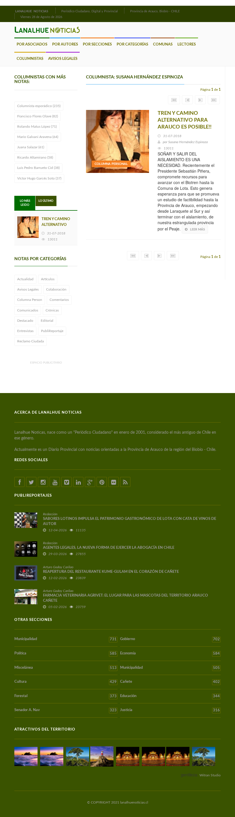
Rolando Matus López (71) (37, 126)
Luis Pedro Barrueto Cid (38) (38, 167)
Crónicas (52, 310)
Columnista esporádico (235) (38, 106)
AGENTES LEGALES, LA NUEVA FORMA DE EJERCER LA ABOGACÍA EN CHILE (108, 548)
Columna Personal (111, 163)
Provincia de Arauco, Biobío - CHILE (155, 11)
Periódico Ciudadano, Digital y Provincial (89, 11)
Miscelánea (65, 668)
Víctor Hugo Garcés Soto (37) (39, 178)
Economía (170, 654)
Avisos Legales (62, 59)
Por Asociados (32, 44)
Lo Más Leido (25, 203)
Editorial (47, 320)
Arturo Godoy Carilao (58, 567)
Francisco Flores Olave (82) (37, 116)
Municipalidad (65, 639)
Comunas (163, 44)
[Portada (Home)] (54, 10)
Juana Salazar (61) (30, 147)
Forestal (65, 696)
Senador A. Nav (65, 710)
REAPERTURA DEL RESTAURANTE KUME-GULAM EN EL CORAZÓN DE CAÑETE (111, 572)
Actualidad (25, 279)
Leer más (197, 229)
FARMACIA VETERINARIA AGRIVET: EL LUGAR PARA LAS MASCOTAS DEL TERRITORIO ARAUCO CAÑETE (125, 598)
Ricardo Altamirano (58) (35, 157)
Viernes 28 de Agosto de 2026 (41, 17)
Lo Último (45, 201)
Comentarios (59, 299)
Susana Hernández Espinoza (188, 142)
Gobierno (170, 639)
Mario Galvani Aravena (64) (37, 137)
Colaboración (56, 289)
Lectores (186, 44)
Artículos (47, 279)
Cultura (65, 682)
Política (65, 654)
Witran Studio (210, 775)
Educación (170, 696)
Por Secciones (97, 44)
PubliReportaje (52, 331)
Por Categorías (132, 44)
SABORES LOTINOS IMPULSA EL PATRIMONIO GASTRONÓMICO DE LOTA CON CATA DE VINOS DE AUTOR (129, 521)
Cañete (170, 682)
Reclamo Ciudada (30, 341)
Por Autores (65, 44)
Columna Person (29, 299)
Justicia (170, 710)
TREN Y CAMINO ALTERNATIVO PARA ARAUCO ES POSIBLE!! (184, 120)
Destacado (25, 320)
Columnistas (30, 59)
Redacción (50, 514)
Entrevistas (25, 331)
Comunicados (27, 310)
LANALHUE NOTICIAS (32, 11)
